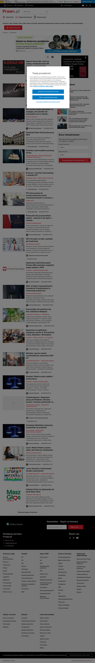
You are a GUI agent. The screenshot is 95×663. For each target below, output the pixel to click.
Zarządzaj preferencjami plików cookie (48, 102)
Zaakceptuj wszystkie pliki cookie (48, 91)
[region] (48, 87)
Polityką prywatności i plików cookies (43, 86)
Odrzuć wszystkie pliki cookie (48, 97)
